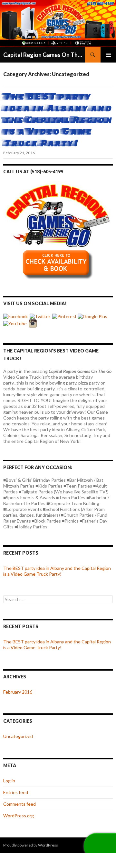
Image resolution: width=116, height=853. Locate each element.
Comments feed (19, 804)
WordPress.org (18, 815)
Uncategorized (18, 736)
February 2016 (17, 692)
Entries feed (15, 792)
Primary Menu (108, 55)
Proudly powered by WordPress (30, 845)
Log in (9, 780)
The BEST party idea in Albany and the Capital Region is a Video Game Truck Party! (57, 119)
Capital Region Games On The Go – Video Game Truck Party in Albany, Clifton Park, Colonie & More (44, 54)
